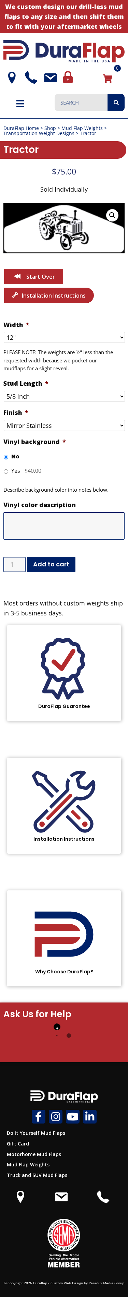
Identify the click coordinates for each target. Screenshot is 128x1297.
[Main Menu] (20, 103)
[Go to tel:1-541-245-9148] (29, 77)
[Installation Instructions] (64, 806)
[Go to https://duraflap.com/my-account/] (67, 77)
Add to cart (51, 564)
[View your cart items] (107, 78)
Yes (26, 471)
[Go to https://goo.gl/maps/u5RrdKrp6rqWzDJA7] (20, 1200)
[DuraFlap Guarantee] (64, 673)
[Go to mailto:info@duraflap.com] (48, 77)
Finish (15, 413)
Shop (50, 128)
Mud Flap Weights (82, 128)
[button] (112, 215)
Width (16, 325)
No (15, 456)
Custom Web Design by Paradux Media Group (87, 1283)
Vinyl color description (39, 505)
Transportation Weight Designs (38, 133)
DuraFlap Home (21, 128)
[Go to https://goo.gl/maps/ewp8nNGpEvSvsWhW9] (9, 77)
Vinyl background (34, 442)
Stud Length (25, 383)
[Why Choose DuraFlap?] (64, 938)
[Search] (116, 102)
